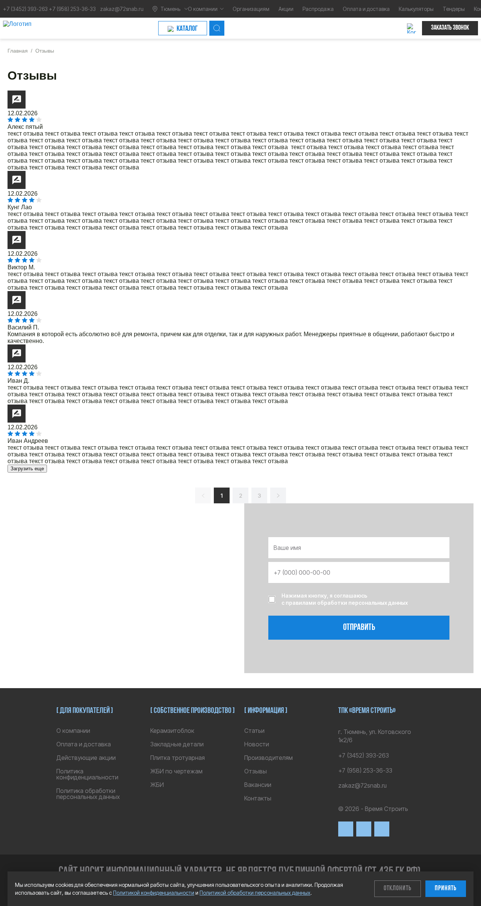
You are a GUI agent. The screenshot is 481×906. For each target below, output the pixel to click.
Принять (446, 888)
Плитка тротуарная (177, 758)
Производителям (268, 758)
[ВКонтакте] (345, 829)
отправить (359, 627)
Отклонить (397, 888)
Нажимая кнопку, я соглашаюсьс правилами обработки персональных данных (344, 599)
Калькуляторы (416, 9)
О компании (203, 9)
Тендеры (454, 9)
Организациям (251, 9)
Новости (256, 744)
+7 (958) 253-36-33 (70, 9)
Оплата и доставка (366, 9)
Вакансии (257, 785)
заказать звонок (450, 28)
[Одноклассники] (381, 829)
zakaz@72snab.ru (122, 9)
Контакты (257, 798)
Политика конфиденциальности (87, 774)
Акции (285, 9)
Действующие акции (86, 758)
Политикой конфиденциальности (153, 892)
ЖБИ (157, 785)
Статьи (254, 731)
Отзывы (255, 771)
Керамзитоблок (172, 731)
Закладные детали (177, 744)
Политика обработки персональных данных (88, 794)
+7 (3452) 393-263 (24, 9)
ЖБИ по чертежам (176, 771)
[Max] (363, 829)
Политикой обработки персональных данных (255, 892)
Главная (18, 51)
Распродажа (318, 9)
